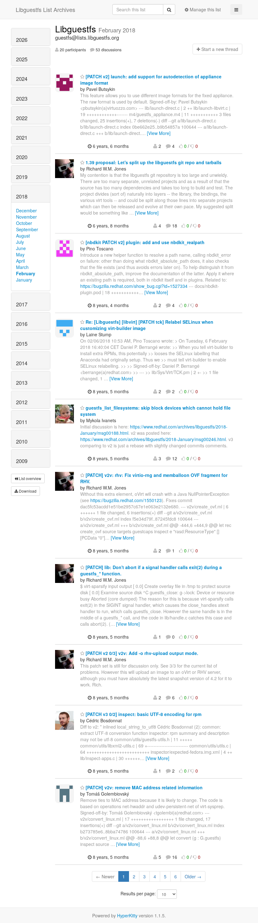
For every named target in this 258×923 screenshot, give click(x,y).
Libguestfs (76, 28)
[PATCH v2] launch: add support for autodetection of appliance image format (151, 79)
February (25, 273)
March (22, 267)
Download (27, 491)
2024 (21, 78)
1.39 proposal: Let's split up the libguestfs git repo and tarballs (153, 162)
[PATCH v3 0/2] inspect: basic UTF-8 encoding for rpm (142, 714)
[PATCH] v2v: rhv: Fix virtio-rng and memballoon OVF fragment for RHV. (153, 478)
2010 (21, 441)
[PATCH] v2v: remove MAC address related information (143, 787)
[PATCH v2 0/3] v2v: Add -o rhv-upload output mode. (141, 653)
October (24, 223)
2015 (21, 343)
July (20, 242)
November (26, 217)
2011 (21, 422)
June (21, 248)
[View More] (159, 133)
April (20, 261)
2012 (21, 402)
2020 (21, 157)
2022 (21, 118)
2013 (21, 382)
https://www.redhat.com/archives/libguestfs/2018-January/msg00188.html (153, 429)
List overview (29, 478)
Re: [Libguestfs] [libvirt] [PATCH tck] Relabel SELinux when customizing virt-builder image (146, 325)
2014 (21, 363)
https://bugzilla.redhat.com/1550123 (126, 500)
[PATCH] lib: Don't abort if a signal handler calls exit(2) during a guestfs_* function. (151, 570)
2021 (21, 137)
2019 (21, 177)
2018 (21, 196)
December (26, 210)
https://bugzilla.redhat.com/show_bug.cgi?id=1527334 (134, 286)
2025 (21, 59)
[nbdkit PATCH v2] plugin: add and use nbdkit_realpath (144, 242)
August (23, 235)
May (20, 254)
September (27, 229)
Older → (193, 876)
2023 (21, 98)
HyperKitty (127, 915)
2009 (21, 461)
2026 (21, 39)
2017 (21, 304)
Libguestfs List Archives (45, 9)
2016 (21, 323)
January (24, 280)
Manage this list (204, 9)
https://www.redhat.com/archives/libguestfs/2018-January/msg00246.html (153, 439)
